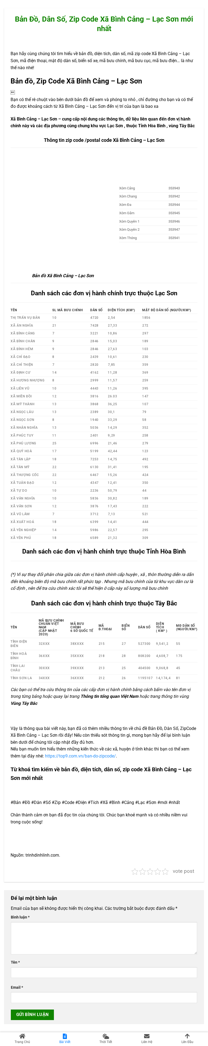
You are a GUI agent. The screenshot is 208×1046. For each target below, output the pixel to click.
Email (17, 987)
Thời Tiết (105, 1042)
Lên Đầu (187, 1042)
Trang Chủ (22, 1042)
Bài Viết (64, 1042)
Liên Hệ (146, 1042)
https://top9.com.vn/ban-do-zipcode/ (80, 756)
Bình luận (20, 917)
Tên (15, 962)
